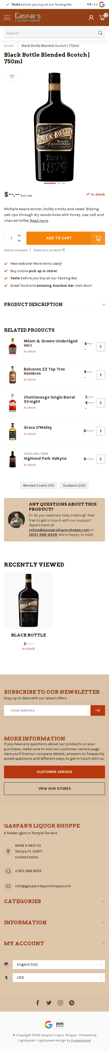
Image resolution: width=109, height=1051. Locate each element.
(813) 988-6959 (43, 534)
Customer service (54, 772)
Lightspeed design (52, 1040)
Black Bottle (28, 635)
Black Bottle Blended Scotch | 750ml (50, 46)
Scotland (74, 485)
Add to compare (16, 250)
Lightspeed (26, 1040)
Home (8, 46)
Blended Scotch (38, 485)
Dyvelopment (81, 1040)
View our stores (54, 788)
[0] (102, 17)
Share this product (47, 250)
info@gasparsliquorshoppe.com (43, 886)
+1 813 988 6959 (28, 871)
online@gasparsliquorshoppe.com (59, 530)
